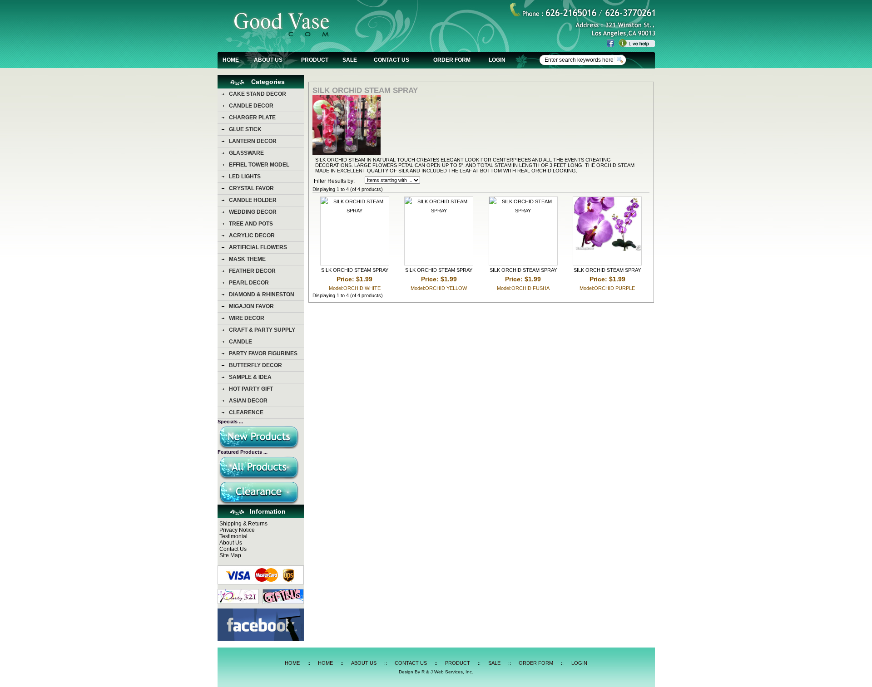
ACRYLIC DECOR (252, 235)
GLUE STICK (245, 129)
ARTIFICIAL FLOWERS (258, 247)
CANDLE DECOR (251, 106)
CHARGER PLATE (252, 117)
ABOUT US (268, 60)
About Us (230, 543)
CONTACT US (391, 60)
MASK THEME (247, 259)
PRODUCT (314, 60)
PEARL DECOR (249, 283)
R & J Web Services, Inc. (447, 671)
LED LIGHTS (245, 176)
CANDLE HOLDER (253, 200)
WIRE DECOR (246, 318)
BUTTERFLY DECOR (255, 365)
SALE (349, 60)
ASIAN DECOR (248, 400)
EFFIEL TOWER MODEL (259, 165)
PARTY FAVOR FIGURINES (263, 353)
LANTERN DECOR (253, 141)
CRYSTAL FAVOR (251, 188)
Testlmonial (233, 536)
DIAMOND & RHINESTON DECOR (261, 295)
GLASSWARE (246, 153)
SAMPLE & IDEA (250, 377)
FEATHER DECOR (252, 271)
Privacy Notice (237, 530)
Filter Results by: (334, 181)
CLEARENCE (246, 412)
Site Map (230, 555)
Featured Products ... (243, 452)
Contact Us (233, 549)
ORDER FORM (452, 60)
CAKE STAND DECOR (257, 94)
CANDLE (240, 342)
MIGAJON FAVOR (251, 306)
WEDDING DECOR (253, 212)
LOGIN (497, 60)
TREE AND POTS (251, 224)
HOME (231, 60)
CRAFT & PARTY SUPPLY (262, 330)
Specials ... (230, 421)
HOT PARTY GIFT (251, 389)
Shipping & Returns (243, 523)
